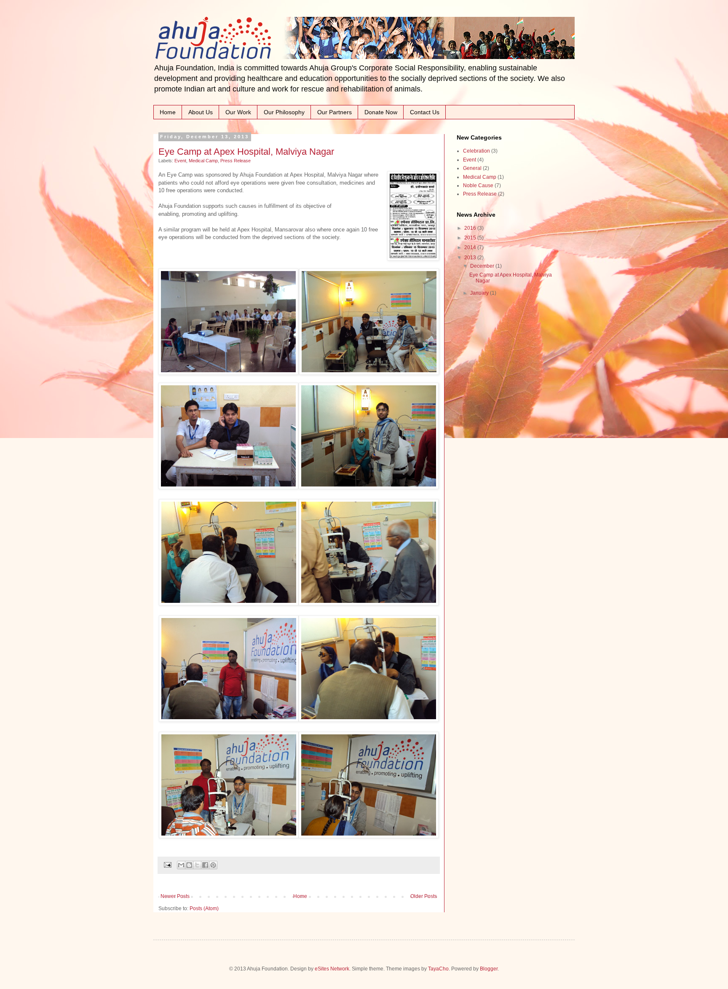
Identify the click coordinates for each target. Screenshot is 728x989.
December (482, 266)
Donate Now (380, 112)
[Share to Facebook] (205, 865)
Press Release (235, 160)
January (480, 293)
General (472, 168)
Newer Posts (175, 896)
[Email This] (181, 865)
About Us (200, 112)
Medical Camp (203, 160)
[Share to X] (197, 865)
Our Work (238, 112)
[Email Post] (167, 864)
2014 (470, 247)
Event (180, 160)
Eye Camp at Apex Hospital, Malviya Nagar (246, 151)
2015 (470, 238)
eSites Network (332, 969)
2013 (470, 258)
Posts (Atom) (204, 908)
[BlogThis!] (189, 865)
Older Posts (423, 896)
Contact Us (424, 112)
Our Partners (334, 112)
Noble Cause (478, 185)
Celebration (476, 151)
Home (168, 112)
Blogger (489, 969)
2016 (470, 228)
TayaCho (438, 969)
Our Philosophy (284, 112)
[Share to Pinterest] (213, 865)
